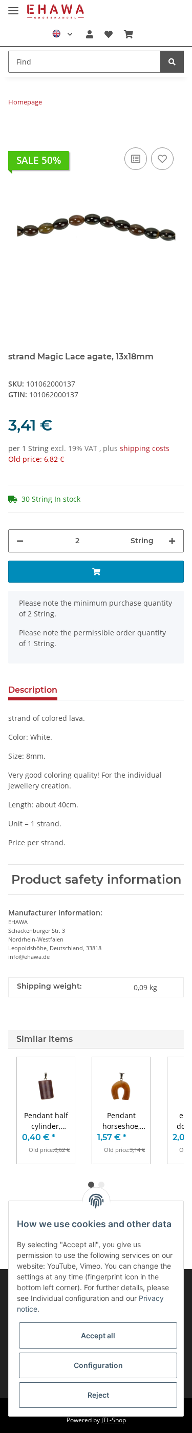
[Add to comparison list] (135, 158)
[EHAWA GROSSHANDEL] (55, 11)
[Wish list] (108, 34)
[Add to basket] (16, 129)
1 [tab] (91, 1185)
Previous (33, 1110)
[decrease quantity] (20, 541)
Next (159, 1110)
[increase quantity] (172, 541)
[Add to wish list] (162, 158)
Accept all (98, 1335)
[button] (89, 34)
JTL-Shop (113, 1420)
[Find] (172, 62)
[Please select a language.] (62, 34)
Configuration (98, 1365)
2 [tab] (101, 1185)
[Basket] (128, 34)
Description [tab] (32, 690)
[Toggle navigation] (13, 6)
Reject (98, 1395)
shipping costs (144, 448)
